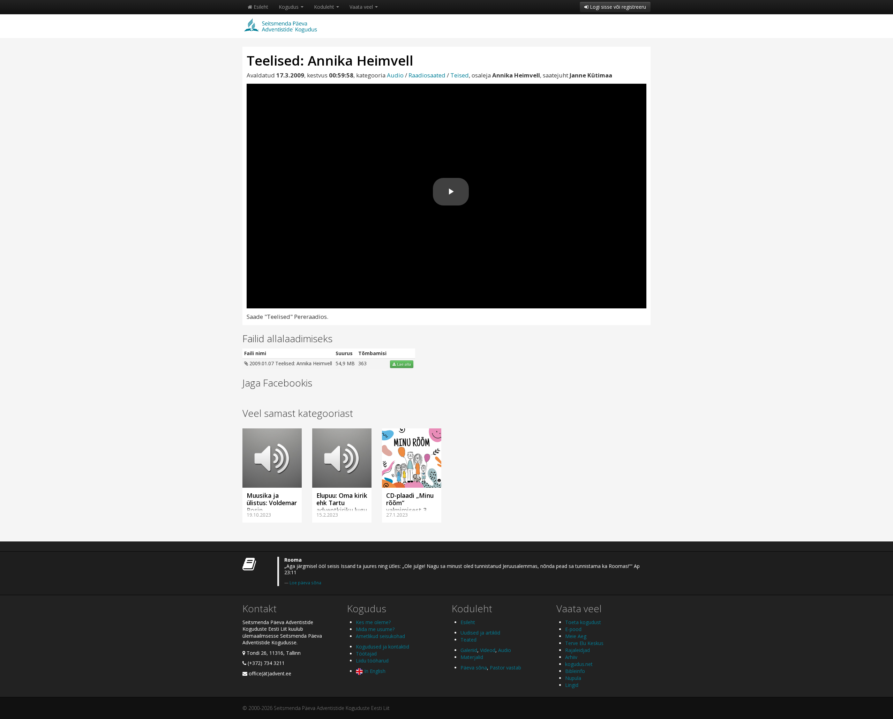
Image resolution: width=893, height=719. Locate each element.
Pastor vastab (505, 667)
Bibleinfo (575, 671)
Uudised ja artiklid (480, 632)
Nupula (573, 678)
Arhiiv (571, 657)
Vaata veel (362, 6)
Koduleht (325, 6)
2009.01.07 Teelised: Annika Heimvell (290, 363)
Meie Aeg (575, 636)
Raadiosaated (426, 75)
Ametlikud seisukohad (380, 636)
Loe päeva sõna (305, 582)
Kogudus (289, 6)
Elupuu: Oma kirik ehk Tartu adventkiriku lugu (341, 502)
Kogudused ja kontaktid (382, 646)
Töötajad (366, 653)
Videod (487, 650)
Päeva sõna (473, 667)
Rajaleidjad (577, 650)
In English (374, 671)
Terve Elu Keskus (584, 643)
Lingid (571, 685)
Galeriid (468, 650)
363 (362, 363)
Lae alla (403, 364)
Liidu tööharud (372, 660)
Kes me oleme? (373, 622)
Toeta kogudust (583, 622)
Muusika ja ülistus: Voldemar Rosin (272, 502)
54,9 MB (345, 363)
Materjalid (471, 657)
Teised (459, 75)
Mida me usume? (375, 629)
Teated (468, 639)
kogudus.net (579, 664)
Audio (395, 75)
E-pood (573, 629)
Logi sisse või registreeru (617, 6)
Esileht (260, 6)
